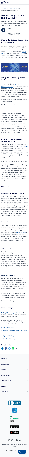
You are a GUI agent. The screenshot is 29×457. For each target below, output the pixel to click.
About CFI (4, 358)
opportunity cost (21, 232)
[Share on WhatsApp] (13, 349)
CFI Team (10, 30)
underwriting (24, 146)
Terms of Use (13, 444)
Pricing (3, 369)
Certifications (5, 364)
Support (3, 386)
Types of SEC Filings (8, 336)
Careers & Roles (6, 380)
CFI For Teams (5, 375)
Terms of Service (22, 444)
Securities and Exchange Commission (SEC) (15, 330)
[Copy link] (16, 349)
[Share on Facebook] (6, 349)
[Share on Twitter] (9, 349)
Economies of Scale (8, 327)
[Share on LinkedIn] (2, 349)
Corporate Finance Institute (5, 2)
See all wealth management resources (14, 339)
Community (4, 391)
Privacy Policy (5, 444)
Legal (14, 446)
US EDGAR (6, 333)
